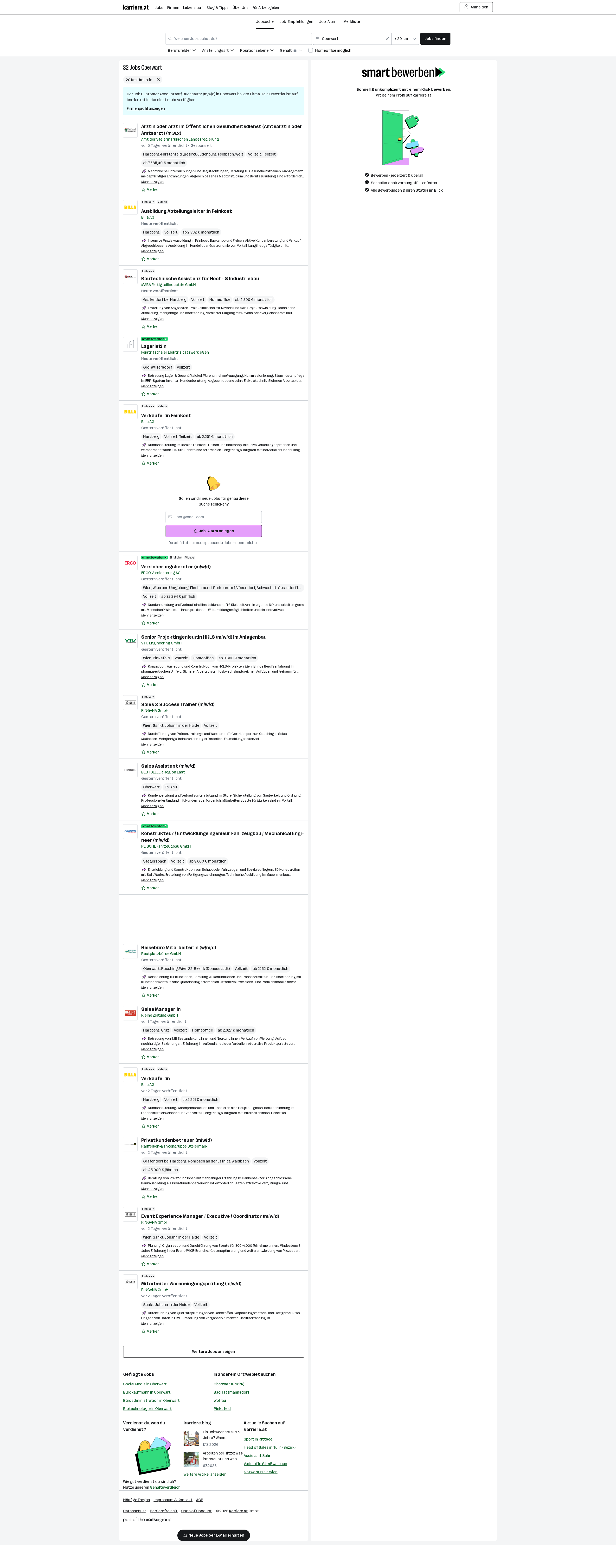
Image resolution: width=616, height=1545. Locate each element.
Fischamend (201, 587)
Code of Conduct (196, 1511)
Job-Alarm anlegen (216, 531)
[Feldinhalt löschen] (387, 39)
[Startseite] (138, 7)
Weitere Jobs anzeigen (213, 1351)
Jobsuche (265, 21)
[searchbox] (214, 517)
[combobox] (239, 39)
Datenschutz (134, 1511)
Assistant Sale (257, 1455)
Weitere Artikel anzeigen (205, 1474)
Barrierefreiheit (164, 1511)
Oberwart (151, 67)
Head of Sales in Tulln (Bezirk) (269, 1447)
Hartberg (151, 232)
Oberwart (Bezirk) (229, 1384)
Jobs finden (435, 38)
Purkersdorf (224, 587)
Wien (148, 587)
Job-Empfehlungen (296, 21)
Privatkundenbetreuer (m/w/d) (176, 1140)
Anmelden (479, 7)
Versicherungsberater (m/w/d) (176, 567)
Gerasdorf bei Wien (295, 587)
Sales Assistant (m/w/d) (168, 766)
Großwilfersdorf (157, 367)
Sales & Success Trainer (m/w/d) (177, 704)
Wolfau (220, 1400)
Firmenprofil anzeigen (146, 108)
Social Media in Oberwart (145, 1384)
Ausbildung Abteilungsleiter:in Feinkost (186, 211)
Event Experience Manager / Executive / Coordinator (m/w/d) (210, 1216)
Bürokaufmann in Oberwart (147, 1392)
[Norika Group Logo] (147, 1521)
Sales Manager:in (161, 1009)
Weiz (239, 154)
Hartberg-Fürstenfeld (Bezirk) (170, 154)
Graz (165, 1030)
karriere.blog (197, 1423)
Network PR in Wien (260, 1472)
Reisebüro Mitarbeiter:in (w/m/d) (178, 947)
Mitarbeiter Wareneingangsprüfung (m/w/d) (191, 1283)
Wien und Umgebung (171, 587)
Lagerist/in (154, 346)
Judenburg (207, 154)
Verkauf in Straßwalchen (265, 1463)
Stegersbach (154, 861)
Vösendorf (246, 587)
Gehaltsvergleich (165, 1487)
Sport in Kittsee (258, 1439)
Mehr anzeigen (152, 182)
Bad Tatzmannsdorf (231, 1392)
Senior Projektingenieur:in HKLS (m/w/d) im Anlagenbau (204, 637)
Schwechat (267, 587)
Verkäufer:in (155, 1078)
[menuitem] (185, 51)
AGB (199, 1500)
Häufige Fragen (136, 1500)
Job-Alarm (328, 21)
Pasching (170, 968)
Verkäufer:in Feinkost (166, 415)
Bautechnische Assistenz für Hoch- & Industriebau (200, 278)
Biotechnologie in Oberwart (147, 1408)
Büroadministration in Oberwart (151, 1400)
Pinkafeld (161, 658)
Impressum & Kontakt (173, 1500)
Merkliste (351, 21)
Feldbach (226, 154)
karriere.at (255, 1429)
